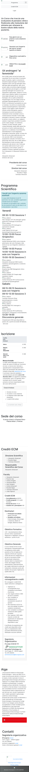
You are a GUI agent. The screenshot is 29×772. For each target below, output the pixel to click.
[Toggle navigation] (26, 2)
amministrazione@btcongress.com (14, 654)
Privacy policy (15, 765)
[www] (11, 738)
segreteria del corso (20, 371)
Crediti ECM (14, 6)
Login (14, 10)
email (16, 743)
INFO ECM (5, 323)
